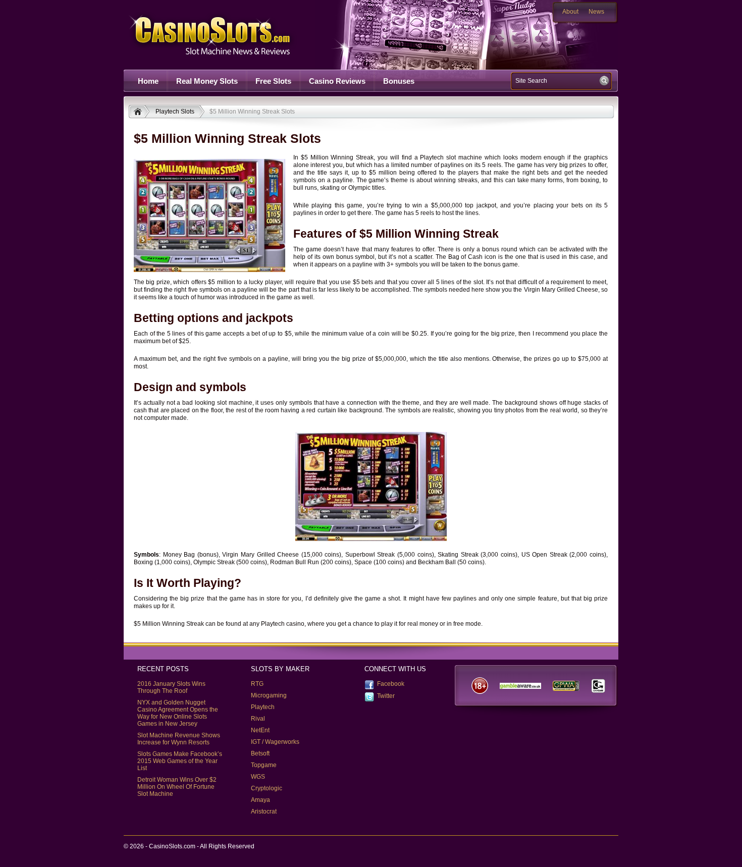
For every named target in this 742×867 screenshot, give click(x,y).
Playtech (263, 707)
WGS (258, 776)
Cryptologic (266, 788)
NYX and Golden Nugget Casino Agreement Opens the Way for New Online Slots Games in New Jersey (177, 713)
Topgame (264, 765)
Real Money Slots (207, 81)
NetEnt (260, 730)
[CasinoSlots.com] (139, 112)
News (596, 11)
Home (148, 81)
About (570, 11)
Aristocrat (264, 811)
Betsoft (260, 753)
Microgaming (269, 695)
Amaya (260, 799)
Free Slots (273, 81)
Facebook (390, 683)
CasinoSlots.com (228, 35)
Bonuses (398, 81)
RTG (257, 683)
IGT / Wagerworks (275, 741)
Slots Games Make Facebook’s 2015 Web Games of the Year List (179, 761)
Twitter (386, 695)
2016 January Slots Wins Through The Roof (171, 687)
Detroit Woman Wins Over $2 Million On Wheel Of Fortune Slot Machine (177, 786)
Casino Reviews (337, 81)
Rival (258, 718)
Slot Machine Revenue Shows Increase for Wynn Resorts (178, 739)
